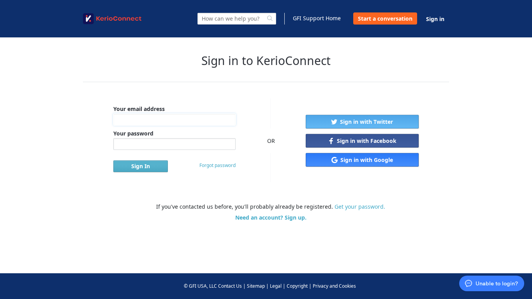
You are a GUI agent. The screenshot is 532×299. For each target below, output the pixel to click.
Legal (276, 286)
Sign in (435, 19)
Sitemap (256, 286)
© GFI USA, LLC (200, 286)
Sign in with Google (366, 160)
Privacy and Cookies (334, 286)
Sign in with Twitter (365, 121)
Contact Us (230, 286)
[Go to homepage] (112, 18)
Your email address (139, 109)
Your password (133, 133)
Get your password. (360, 206)
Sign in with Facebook (365, 140)
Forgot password (217, 165)
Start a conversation (385, 18)
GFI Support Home (317, 18)
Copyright (297, 286)
